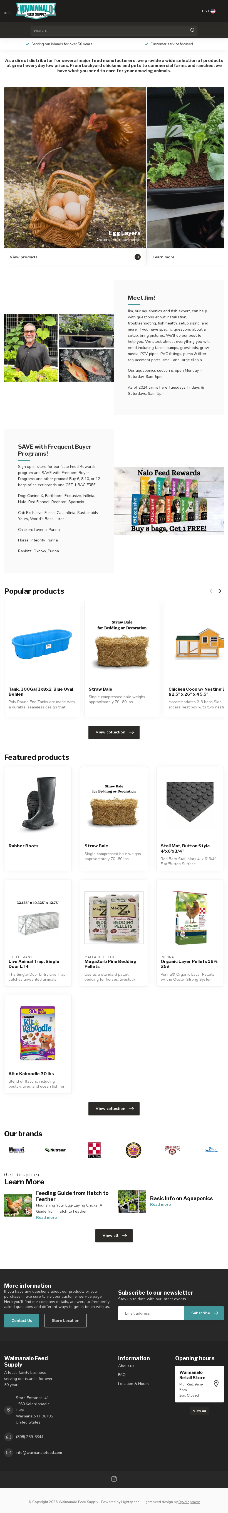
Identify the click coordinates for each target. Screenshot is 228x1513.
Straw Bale (100, 689)
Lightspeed (130, 1501)
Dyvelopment (189, 1501)
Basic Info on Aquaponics (181, 1198)
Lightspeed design (158, 1501)
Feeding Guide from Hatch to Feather (72, 1196)
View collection (110, 732)
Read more (46, 1217)
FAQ (122, 1374)
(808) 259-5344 (29, 1436)
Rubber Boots (24, 845)
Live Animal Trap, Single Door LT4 (34, 964)
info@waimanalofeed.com (39, 1452)
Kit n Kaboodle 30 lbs (31, 1073)
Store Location (66, 1320)
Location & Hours (133, 1383)
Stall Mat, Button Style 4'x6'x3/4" (185, 848)
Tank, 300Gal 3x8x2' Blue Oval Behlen (41, 692)
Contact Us (21, 1320)
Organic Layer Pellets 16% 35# (189, 964)
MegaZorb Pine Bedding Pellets (110, 964)
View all (110, 1235)
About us (126, 1366)
